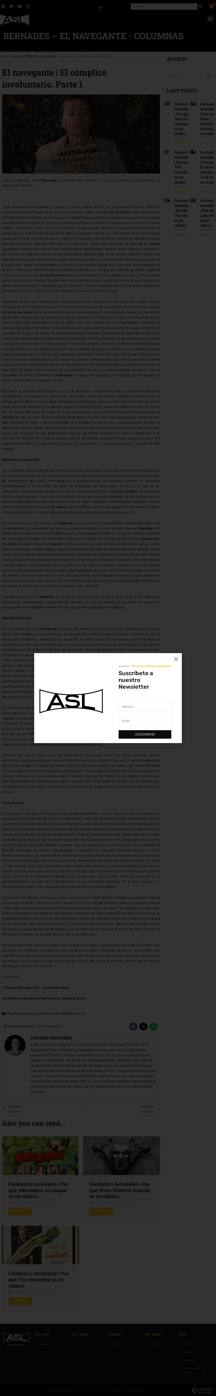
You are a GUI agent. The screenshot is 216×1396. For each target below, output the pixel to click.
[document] (108, 698)
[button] (176, 659)
